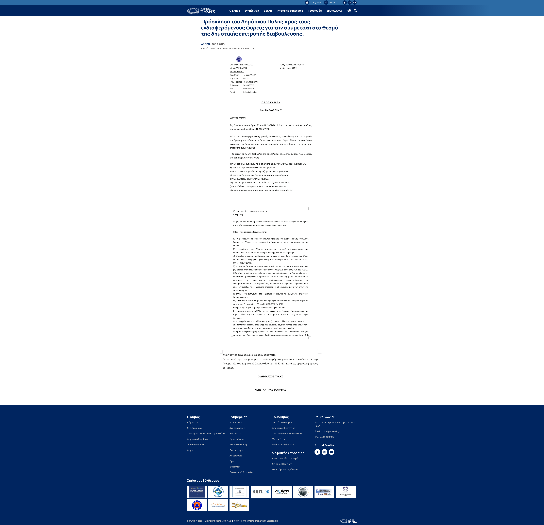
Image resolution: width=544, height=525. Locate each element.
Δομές (190, 450)
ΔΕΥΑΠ (268, 10)
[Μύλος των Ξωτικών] (239, 505)
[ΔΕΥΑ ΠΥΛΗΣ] (346, 492)
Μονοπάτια (278, 439)
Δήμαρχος (192, 422)
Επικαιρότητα (246, 48)
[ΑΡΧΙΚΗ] (349, 10)
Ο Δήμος (234, 10)
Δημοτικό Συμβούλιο (198, 439)
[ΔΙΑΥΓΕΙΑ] (282, 492)
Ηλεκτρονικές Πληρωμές (285, 458)
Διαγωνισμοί (237, 450)
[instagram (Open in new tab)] (350, 2)
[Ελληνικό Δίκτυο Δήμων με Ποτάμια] (218, 492)
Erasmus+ (235, 466)
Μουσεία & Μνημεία (283, 444)
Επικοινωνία (334, 10)
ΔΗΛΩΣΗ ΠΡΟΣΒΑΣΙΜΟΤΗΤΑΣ (218, 521)
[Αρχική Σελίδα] (201, 11)
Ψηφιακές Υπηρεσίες (290, 10)
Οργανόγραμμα (195, 444)
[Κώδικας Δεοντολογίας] (239, 492)
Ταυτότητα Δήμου (282, 422)
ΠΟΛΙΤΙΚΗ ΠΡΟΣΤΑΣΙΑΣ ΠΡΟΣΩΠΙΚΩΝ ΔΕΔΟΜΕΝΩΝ (256, 521)
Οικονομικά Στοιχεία (241, 472)
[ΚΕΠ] (261, 492)
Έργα (232, 461)
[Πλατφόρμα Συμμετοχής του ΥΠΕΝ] (197, 492)
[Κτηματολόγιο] (218, 505)
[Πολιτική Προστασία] (197, 505)
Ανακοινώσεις (230, 48)
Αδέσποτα (235, 433)
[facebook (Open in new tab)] (345, 2)
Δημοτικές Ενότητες (283, 428)
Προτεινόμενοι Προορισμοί (287, 433)
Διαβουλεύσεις (238, 444)
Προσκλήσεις (237, 439)
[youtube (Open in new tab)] (354, 2)
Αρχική (204, 48)
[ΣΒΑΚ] (324, 492)
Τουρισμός (315, 10)
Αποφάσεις (236, 455)
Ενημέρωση (252, 10)
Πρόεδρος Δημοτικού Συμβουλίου (206, 433)
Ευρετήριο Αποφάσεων (285, 469)
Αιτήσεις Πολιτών (282, 464)
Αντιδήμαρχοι (194, 428)
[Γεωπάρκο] (303, 492)
